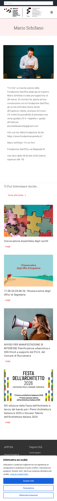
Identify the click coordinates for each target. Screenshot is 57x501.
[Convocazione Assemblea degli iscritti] (28, 221)
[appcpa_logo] (12, 8)
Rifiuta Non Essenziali (28, 495)
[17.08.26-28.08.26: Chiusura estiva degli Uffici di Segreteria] (28, 270)
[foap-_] (34, 8)
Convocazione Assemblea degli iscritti (26, 241)
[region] (28, 478)
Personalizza (28, 488)
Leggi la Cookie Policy (19, 474)
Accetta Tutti (28, 481)
